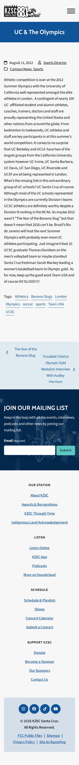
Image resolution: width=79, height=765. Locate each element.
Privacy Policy (24, 742)
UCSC (10, 312)
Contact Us (39, 679)
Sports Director (55, 62)
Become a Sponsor (39, 661)
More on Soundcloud (39, 575)
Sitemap (53, 735)
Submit (66, 450)
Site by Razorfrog (52, 742)
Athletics (21, 296)
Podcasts (39, 566)
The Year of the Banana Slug (21, 353)
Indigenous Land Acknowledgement (39, 522)
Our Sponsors (39, 670)
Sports (38, 69)
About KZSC (39, 495)
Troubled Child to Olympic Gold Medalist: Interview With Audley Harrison (55, 369)
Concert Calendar (39, 618)
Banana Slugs (41, 296)
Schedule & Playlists (39, 600)
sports (40, 304)
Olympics (13, 304)
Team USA (56, 304)
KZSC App (39, 557)
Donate (39, 652)
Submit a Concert (39, 627)
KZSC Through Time (39, 513)
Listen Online (39, 548)
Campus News (21, 69)
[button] (71, 11)
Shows (39, 609)
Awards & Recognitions (39, 504)
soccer (28, 304)
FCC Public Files (30, 735)
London (61, 296)
